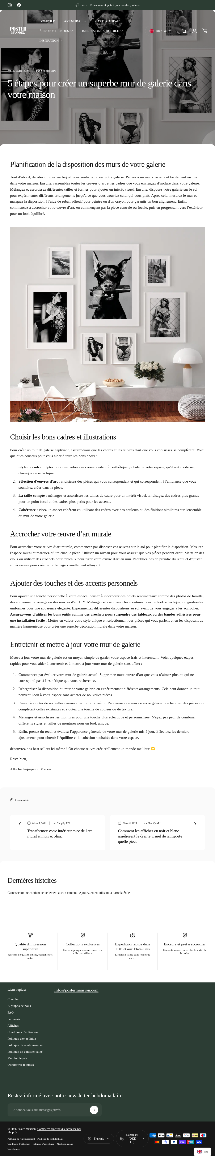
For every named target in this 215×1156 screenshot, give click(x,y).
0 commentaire (22, 800)
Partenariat (14, 1019)
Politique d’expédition (43, 1144)
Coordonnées (14, 1149)
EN (206, 1152)
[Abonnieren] (94, 1110)
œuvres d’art (96, 183)
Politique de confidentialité (25, 1051)
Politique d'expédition (22, 1038)
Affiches (13, 1025)
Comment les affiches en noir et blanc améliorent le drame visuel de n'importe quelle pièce (150, 836)
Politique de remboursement (26, 1045)
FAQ (11, 1012)
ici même (58, 749)
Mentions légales (65, 1144)
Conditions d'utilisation (23, 1032)
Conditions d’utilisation (19, 1144)
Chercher (14, 999)
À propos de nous (19, 1005)
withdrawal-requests (21, 1064)
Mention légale (17, 1058)
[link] (76, 990)
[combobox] (202, 1152)
